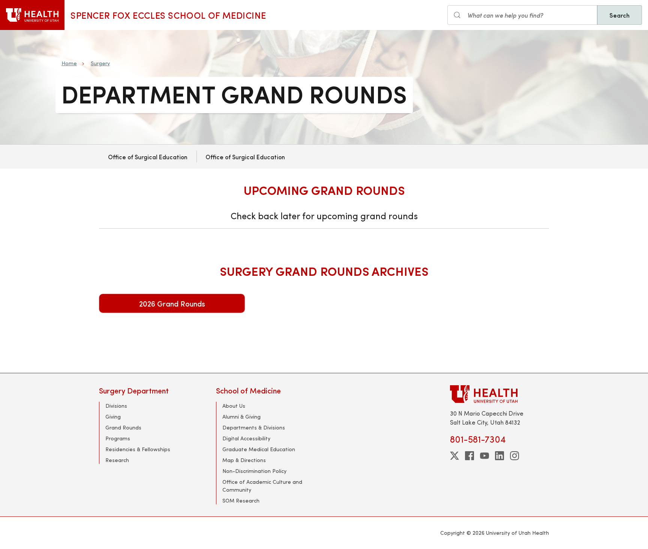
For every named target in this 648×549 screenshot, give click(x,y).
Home (69, 63)
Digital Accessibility (246, 438)
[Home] (32, 15)
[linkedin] (499, 455)
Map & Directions (244, 460)
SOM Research (241, 500)
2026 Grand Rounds (172, 303)
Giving (113, 416)
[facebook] (469, 455)
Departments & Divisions (253, 427)
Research (117, 460)
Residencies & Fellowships (137, 449)
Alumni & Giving (241, 416)
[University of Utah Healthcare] (499, 394)
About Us (233, 405)
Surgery (100, 63)
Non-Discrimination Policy (254, 470)
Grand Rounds (123, 427)
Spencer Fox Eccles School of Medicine (168, 15)
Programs (117, 438)
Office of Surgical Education (148, 157)
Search (619, 15)
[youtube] (484, 455)
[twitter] (454, 455)
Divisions (116, 405)
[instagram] (514, 455)
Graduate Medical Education (258, 449)
